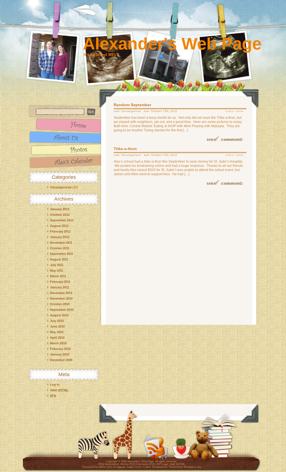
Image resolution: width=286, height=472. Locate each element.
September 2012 (61, 220)
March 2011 (58, 276)
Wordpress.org (192, 467)
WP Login (162, 464)
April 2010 (57, 337)
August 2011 (59, 259)
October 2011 (59, 248)
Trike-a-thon (125, 148)
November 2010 (61, 298)
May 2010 (56, 332)
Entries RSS (128, 464)
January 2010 (59, 354)
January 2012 (59, 237)
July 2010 (57, 320)
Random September (132, 105)
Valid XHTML (177, 464)
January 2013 (59, 209)
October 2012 (60, 214)
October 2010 (60, 304)
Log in (54, 384)
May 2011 (56, 270)
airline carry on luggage (112, 467)
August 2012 (59, 225)
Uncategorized (61, 187)
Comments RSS (145, 464)
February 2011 (60, 281)
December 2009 (61, 360)
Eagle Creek (134, 467)
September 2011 (61, 253)
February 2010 (60, 348)
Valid (59, 390)
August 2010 (59, 315)
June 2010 (57, 326)
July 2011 (56, 265)
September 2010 (61, 309)
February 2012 (60, 231)
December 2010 (61, 293)
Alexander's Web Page (172, 43)
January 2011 (59, 287)
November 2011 (61, 242)
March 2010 (58, 343)
